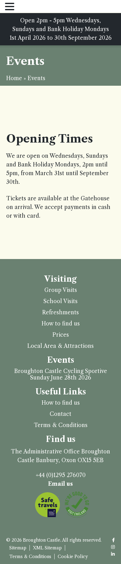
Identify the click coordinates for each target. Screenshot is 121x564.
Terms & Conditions (60, 425)
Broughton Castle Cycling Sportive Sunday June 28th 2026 (60, 374)
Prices (60, 335)
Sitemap (17, 548)
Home (14, 78)
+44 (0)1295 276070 (61, 475)
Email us (60, 483)
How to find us (61, 324)
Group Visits (60, 290)
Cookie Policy (73, 556)
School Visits (60, 301)
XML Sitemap (47, 548)
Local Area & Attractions (60, 346)
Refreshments (60, 312)
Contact (60, 414)
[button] (10, 7)
